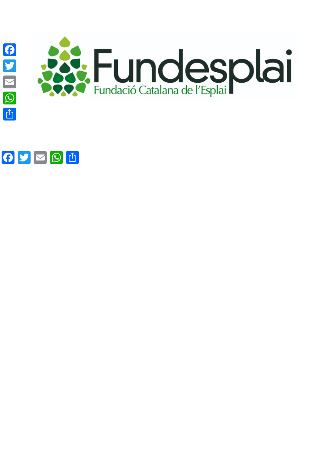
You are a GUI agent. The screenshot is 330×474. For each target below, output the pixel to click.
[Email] (10, 82)
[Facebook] (10, 50)
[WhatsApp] (10, 98)
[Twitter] (10, 66)
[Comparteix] (10, 114)
